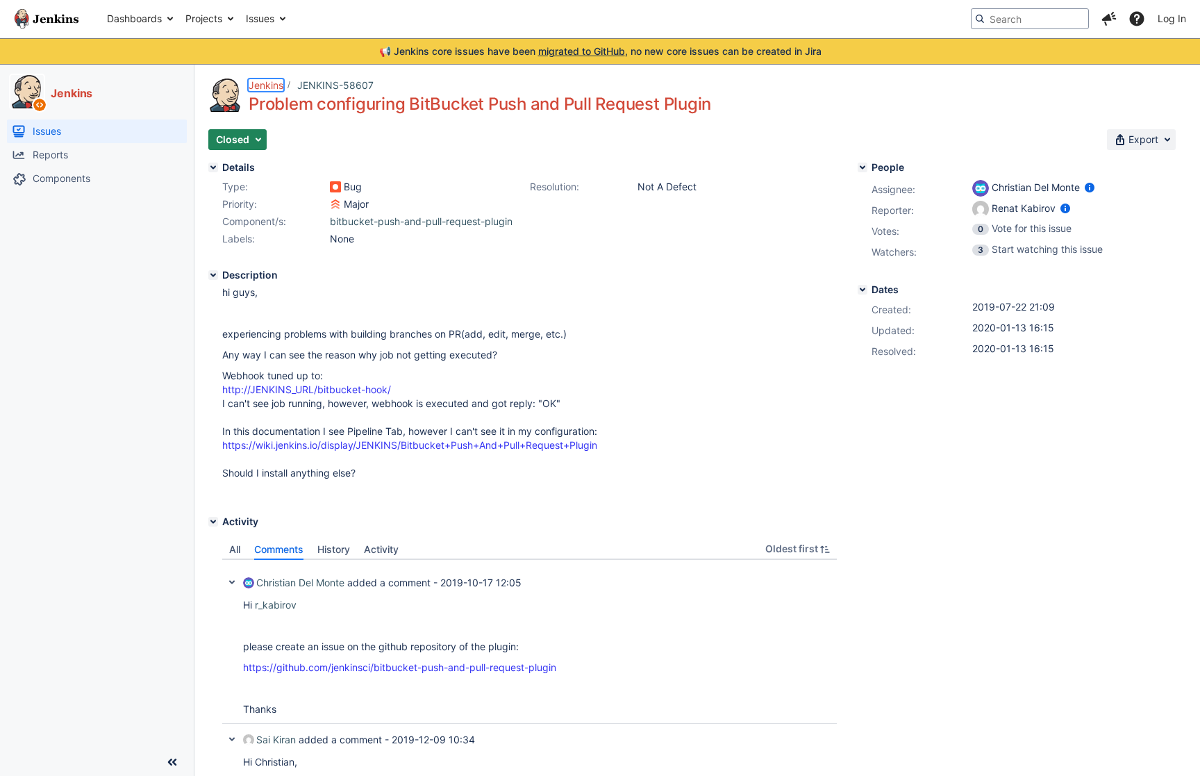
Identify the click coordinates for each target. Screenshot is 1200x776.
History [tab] (333, 549)
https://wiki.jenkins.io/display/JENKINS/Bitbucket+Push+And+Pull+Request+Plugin (409, 445)
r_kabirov (276, 605)
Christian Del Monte (300, 582)
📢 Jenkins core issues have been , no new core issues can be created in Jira (600, 51)
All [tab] (234, 549)
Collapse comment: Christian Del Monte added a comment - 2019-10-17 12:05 (232, 582)
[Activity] (213, 522)
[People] (862, 167)
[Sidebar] (172, 762)
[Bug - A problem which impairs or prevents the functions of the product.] (335, 186)
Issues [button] (260, 18)
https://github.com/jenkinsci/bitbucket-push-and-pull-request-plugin (399, 667)
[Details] (213, 167)
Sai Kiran (276, 739)
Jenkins (266, 85)
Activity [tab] (381, 549)
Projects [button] (203, 18)
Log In (1172, 18)
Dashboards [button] (134, 18)
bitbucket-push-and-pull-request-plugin (421, 221)
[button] (1109, 19)
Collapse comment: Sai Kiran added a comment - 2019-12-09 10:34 (232, 739)
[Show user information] (1089, 187)
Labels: (238, 239)
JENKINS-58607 (335, 85)
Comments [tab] (278, 549)
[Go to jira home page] (46, 19)
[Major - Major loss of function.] (335, 204)
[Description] (213, 275)
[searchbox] (1030, 18)
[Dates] (862, 290)
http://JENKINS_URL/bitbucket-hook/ (306, 389)
